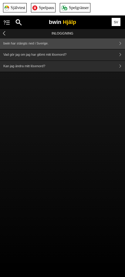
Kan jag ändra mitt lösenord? (24, 66)
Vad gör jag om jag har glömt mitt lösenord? (34, 54)
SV (116, 22)
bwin (62, 22)
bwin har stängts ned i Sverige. (26, 43)
